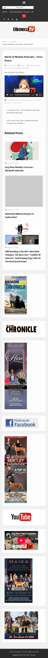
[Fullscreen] (40, 95)
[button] (24, 86)
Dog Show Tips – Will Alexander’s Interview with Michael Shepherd (23, 111)
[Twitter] (8, 19)
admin (22, 65)
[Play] (7, 95)
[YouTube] (16, 19)
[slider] (22, 94)
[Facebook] (4, 19)
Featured (33, 65)
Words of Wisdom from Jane (18, 68)
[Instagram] (12, 19)
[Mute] (37, 95)
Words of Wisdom (21, 100)
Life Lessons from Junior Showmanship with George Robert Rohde (22, 121)
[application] (24, 86)
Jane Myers (11, 100)
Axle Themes (30, 655)
